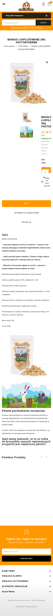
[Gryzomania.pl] (26, 6)
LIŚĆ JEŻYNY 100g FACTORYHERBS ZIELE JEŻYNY (49, 119)
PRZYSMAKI (23, 46)
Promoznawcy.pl (31, 607)
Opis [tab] (26, 204)
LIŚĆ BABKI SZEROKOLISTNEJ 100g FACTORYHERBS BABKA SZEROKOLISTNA (46, 120)
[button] (46, 62)
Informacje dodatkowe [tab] (26, 213)
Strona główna (9, 46)
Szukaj (43, 23)
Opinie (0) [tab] (26, 222)
